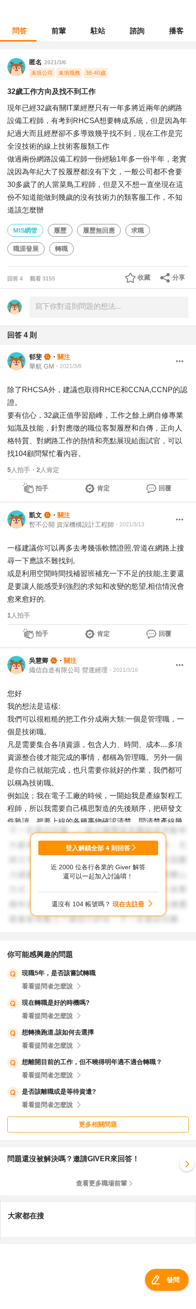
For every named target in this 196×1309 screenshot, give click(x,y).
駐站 (98, 31)
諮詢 (137, 31)
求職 (137, 230)
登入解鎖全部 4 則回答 (98, 848)
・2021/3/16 (123, 670)
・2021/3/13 (129, 524)
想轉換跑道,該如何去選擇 (58, 1032)
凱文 (35, 515)
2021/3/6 (55, 62)
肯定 (103, 488)
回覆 (165, 488)
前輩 (59, 31)
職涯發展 (26, 248)
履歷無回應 (99, 230)
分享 (178, 277)
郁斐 (35, 356)
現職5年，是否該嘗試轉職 (59, 973)
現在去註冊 (128, 904)
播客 (176, 31)
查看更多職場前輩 (101, 1183)
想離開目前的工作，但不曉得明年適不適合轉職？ (92, 1061)
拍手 (42, 488)
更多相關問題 (98, 1124)
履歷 (60, 230)
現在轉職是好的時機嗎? (56, 1002)
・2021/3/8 (68, 366)
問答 (19, 31)
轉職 (61, 248)
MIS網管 (25, 230)
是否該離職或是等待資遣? (59, 1091)
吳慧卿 (38, 660)
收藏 (144, 277)
